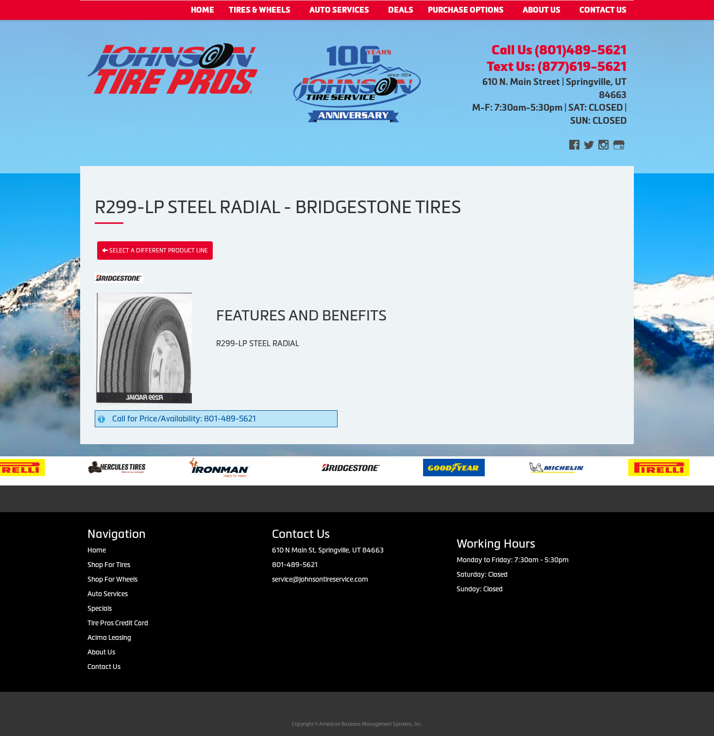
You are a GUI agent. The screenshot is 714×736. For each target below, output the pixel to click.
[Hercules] (96, 466)
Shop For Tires (108, 565)
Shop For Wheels (112, 579)
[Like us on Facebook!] (574, 144)
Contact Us (103, 666)
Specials (99, 608)
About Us (542, 10)
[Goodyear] (433, 466)
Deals (400, 10)
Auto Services (339, 10)
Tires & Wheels (259, 10)
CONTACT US (603, 10)
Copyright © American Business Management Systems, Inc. (357, 724)
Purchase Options (466, 10)
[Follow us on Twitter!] (589, 144)
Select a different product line (158, 250)
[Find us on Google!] (619, 144)
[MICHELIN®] (535, 466)
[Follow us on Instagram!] (603, 144)
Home (202, 10)
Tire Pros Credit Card (117, 623)
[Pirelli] (638, 466)
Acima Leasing (109, 637)
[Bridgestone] (330, 466)
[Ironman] (198, 466)
